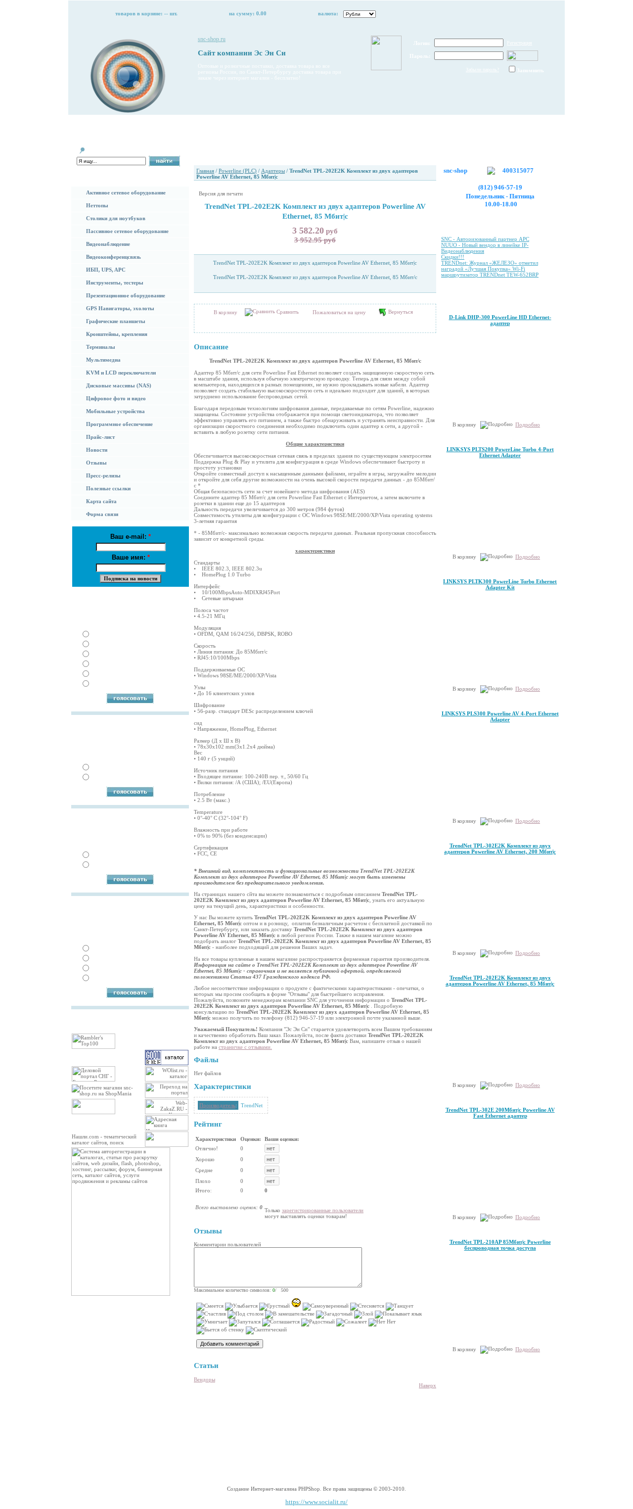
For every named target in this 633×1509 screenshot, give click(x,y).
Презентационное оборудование (125, 295)
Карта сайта (101, 501)
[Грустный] (274, 1307)
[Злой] (363, 1315)
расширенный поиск (97, 170)
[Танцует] (399, 1307)
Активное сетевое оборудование (126, 192)
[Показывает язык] (398, 1315)
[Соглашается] (281, 1322)
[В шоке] (296, 1303)
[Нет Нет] (382, 1322)
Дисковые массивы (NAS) (118, 385)
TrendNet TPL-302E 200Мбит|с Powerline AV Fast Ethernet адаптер (500, 1113)
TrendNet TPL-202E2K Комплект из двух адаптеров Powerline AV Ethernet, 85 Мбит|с (500, 981)
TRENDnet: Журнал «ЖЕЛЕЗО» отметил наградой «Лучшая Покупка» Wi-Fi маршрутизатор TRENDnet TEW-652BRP (490, 269)
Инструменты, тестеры (114, 282)
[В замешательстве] (290, 1315)
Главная (102, 126)
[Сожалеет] (351, 1322)
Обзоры (427, 126)
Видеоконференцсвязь (113, 257)
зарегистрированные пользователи (322, 1210)
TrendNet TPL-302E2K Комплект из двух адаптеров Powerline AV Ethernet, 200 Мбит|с (500, 848)
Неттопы (97, 205)
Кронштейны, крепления (116, 334)
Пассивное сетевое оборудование (127, 231)
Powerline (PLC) (238, 171)
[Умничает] (211, 1322)
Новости (96, 450)
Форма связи (102, 514)
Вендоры (204, 1379)
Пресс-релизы (103, 475)
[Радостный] (318, 1322)
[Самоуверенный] (326, 1307)
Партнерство (265, 126)
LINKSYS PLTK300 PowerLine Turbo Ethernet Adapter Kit (500, 584)
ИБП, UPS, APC (106, 270)
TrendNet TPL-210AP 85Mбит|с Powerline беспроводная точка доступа (500, 1245)
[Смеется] (210, 1307)
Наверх (427, 1385)
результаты (172, 597)
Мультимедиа (103, 360)
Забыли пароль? (482, 69)
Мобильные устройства (115, 411)
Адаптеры (273, 171)
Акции (346, 126)
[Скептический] (266, 1330)
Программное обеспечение (119, 424)
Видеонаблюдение (108, 244)
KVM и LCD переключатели (121, 373)
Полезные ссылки (108, 488)
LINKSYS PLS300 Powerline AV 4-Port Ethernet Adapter (500, 716)
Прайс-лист (100, 437)
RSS (278, 1457)
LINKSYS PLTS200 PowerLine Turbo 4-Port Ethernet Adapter (500, 452)
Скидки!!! (452, 257)
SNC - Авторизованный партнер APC (485, 239)
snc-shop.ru (212, 39)
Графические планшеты (115, 321)
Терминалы (100, 347)
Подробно (527, 424)
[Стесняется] (367, 1307)
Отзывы (96, 463)
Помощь (184, 126)
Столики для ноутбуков (115, 218)
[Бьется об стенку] (220, 1330)
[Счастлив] (211, 1315)
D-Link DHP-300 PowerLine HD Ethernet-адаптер (500, 320)
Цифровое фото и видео (116, 398)
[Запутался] (245, 1322)
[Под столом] (245, 1315)
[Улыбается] (241, 1307)
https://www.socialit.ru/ (316, 1502)
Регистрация (519, 43)
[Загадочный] (334, 1315)
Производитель (217, 1105)
